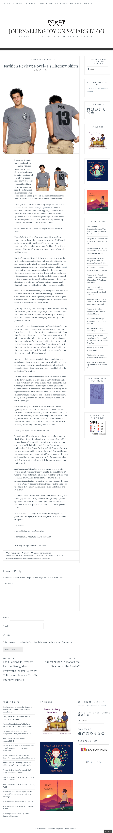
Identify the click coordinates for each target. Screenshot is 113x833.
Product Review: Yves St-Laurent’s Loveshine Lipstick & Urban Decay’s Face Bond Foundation (19, 748)
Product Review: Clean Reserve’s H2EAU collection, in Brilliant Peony (97, 311)
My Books (17, 3)
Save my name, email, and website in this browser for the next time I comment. (38, 642)
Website (6, 635)
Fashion (19, 555)
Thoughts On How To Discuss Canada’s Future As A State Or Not (97, 241)
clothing (12, 555)
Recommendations (69, 3)
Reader (29, 558)
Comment (8, 583)
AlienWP (75, 829)
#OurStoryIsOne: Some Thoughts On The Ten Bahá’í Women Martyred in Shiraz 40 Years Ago (17, 794)
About (87, 3)
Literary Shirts (41, 555)
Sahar (26, 553)
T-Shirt (51, 60)
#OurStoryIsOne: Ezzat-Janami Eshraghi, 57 (18, 802)
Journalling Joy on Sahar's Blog (56, 31)
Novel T (60, 555)
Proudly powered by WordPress (46, 829)
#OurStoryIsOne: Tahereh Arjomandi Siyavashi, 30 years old (97, 364)
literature (52, 555)
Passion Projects (47, 3)
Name (6, 617)
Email (6, 626)
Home (5, 3)
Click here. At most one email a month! (92, 706)
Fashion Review (36, 60)
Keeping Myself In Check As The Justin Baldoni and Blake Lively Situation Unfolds (97, 251)
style (42, 558)
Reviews (29, 3)
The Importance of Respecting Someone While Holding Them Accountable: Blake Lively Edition (17, 709)
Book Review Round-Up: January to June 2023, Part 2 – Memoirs (97, 321)
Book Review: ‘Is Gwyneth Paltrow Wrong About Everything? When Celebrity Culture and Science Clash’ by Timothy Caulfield (20, 669)
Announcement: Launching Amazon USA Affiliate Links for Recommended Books (96, 302)
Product (9, 558)
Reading (36, 558)
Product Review (19, 558)
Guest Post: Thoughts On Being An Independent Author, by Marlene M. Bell (96, 260)
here (30, 531)
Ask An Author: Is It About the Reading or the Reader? (62, 662)
